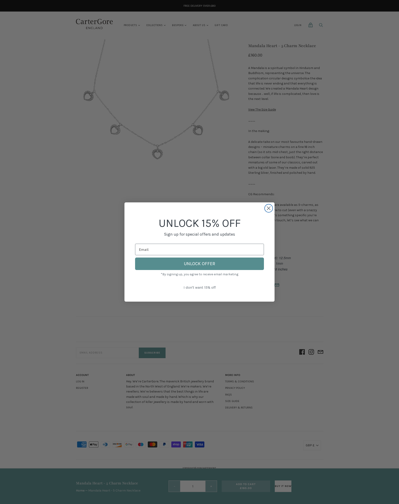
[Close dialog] (269, 208)
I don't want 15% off (200, 287)
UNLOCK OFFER (199, 263)
